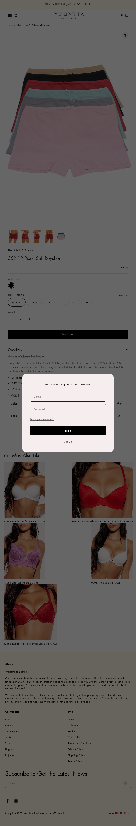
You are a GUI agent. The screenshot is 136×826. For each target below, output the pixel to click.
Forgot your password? (42, 419)
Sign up (67, 441)
